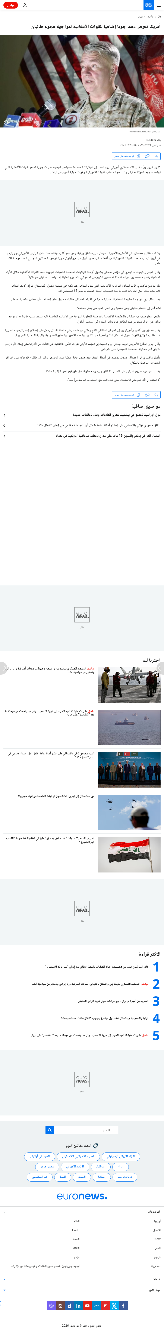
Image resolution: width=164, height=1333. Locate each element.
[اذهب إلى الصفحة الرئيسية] (149, 5)
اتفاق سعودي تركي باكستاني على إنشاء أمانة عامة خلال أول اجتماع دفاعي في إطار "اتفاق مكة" (99, 426)
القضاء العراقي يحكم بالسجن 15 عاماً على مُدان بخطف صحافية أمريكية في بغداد (108, 436)
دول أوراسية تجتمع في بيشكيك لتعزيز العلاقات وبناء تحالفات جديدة (117, 415)
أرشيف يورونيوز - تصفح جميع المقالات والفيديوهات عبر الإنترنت (45, 1266)
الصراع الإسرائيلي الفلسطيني (78, 1156)
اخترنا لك (152, 660)
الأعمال (157, 1230)
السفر (158, 1248)
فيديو (157, 1257)
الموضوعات (154, 1212)
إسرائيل (100, 1166)
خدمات (156, 1279)
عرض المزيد (154, 1290)
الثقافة (75, 1248)
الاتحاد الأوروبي (75, 1166)
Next (157, 1239)
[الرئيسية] (159, 17)
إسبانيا (101, 1177)
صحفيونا (156, 1266)
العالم (140, 17)
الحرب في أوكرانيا (39, 1156)
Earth (75, 1230)
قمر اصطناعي (39, 1177)
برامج (76, 1257)
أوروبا (157, 1221)
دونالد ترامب (125, 1177)
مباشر (11, 5)
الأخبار (150, 17)
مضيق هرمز (47, 1166)
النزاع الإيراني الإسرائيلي (121, 1156)
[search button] (49, 1130)
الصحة (82, 1177)
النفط (63, 1177)
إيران (120, 1166)
